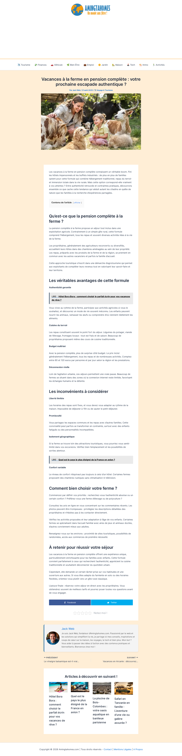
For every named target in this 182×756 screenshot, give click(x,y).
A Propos (138, 749)
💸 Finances (40, 64)
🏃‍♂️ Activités (158, 64)
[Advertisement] (91, 39)
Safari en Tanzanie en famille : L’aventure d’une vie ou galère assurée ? (122, 710)
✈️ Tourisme (24, 64)
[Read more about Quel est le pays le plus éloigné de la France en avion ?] (80, 686)
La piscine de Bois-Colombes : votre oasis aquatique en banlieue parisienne (101, 710)
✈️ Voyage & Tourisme (103, 90)
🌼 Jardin (103, 64)
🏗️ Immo (143, 64)
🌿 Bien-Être (73, 64)
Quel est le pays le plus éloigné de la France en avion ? (79, 704)
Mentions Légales (122, 749)
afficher (77, 203)
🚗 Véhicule (56, 64)
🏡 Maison (117, 64)
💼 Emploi (89, 64)
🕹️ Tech (131, 64)
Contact (108, 749)
